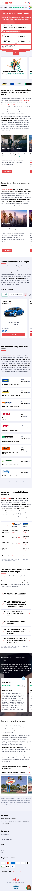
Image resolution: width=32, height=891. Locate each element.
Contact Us (4, 826)
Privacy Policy (5, 834)
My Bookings (4, 848)
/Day (16, 537)
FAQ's (2, 853)
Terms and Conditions (7, 837)
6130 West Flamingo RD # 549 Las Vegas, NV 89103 (15, 821)
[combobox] (17, 27)
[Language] (29, 2)
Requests (3, 850)
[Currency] (25, 2)
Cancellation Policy (6, 839)
